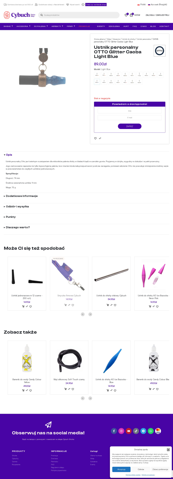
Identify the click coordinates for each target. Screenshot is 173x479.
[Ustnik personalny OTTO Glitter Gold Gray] (132, 75)
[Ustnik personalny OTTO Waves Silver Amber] (97, 75)
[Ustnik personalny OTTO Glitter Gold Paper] (139, 75)
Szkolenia (114, 26)
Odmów (141, 469)
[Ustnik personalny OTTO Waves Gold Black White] (139, 82)
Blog (153, 26)
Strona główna (99, 39)
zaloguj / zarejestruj (157, 15)
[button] (168, 449)
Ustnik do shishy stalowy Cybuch (111, 295)
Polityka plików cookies (133, 475)
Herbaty (57, 26)
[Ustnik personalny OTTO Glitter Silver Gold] (118, 82)
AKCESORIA (23, 26)
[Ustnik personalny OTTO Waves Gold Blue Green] (111, 75)
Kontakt (164, 26)
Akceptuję (121, 469)
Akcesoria (116, 39)
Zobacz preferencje (160, 469)
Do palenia (41, 26)
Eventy (101, 26)
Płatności (54, 462)
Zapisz (129, 126)
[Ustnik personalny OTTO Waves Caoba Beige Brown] (104, 75)
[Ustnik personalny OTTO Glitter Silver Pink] (125, 82)
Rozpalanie (16, 464)
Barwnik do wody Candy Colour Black (154, 379)
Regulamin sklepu (57, 467)
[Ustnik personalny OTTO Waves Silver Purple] (104, 82)
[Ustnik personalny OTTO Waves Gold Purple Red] (111, 82)
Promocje (84, 26)
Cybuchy (15, 458)
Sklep (109, 39)
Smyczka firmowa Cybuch (69, 295)
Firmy (71, 26)
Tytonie (14, 462)
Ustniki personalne (144, 39)
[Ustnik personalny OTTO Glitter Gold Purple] (146, 75)
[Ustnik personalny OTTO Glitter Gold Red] (153, 75)
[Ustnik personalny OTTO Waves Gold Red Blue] (118, 75)
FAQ (135, 26)
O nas (144, 26)
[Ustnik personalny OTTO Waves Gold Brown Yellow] (125, 75)
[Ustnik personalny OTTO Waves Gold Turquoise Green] (132, 82)
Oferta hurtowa (96, 455)
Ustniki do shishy (128, 39)
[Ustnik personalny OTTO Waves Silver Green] (160, 75)
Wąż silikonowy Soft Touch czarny (69, 379)
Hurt (126, 26)
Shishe (14, 455)
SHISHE (8, 26)
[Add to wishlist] (95, 138)
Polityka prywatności (148, 475)
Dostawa (54, 458)
